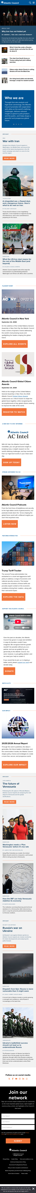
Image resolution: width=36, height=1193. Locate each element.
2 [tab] (16, 124)
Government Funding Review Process (18, 1165)
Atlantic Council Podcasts (14, 504)
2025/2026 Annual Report (15, 743)
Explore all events (14, 344)
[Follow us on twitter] (9, 1079)
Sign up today (11, 462)
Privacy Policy (6, 1159)
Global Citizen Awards (20, 396)
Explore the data (13, 596)
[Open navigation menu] (33, 2)
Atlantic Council (16, 383)
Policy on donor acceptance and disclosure (18, 1167)
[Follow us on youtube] (16, 1079)
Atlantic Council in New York (15, 318)
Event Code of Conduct (13, 1173)
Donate (9, 671)
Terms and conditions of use (26, 1159)
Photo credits (24, 1173)
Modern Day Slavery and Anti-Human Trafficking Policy (18, 1170)
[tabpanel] (18, 109)
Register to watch (14, 412)
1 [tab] (13, 124)
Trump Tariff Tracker (11, 570)
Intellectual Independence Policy (18, 1162)
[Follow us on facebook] (12, 1079)
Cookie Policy (14, 1159)
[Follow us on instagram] (19, 1079)
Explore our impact (15, 764)
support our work (23, 662)
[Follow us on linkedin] (23, 1079)
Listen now (9, 523)
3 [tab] (18, 124)
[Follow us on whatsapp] (26, 1079)
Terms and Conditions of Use (13, 1134)
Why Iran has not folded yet (14, 31)
